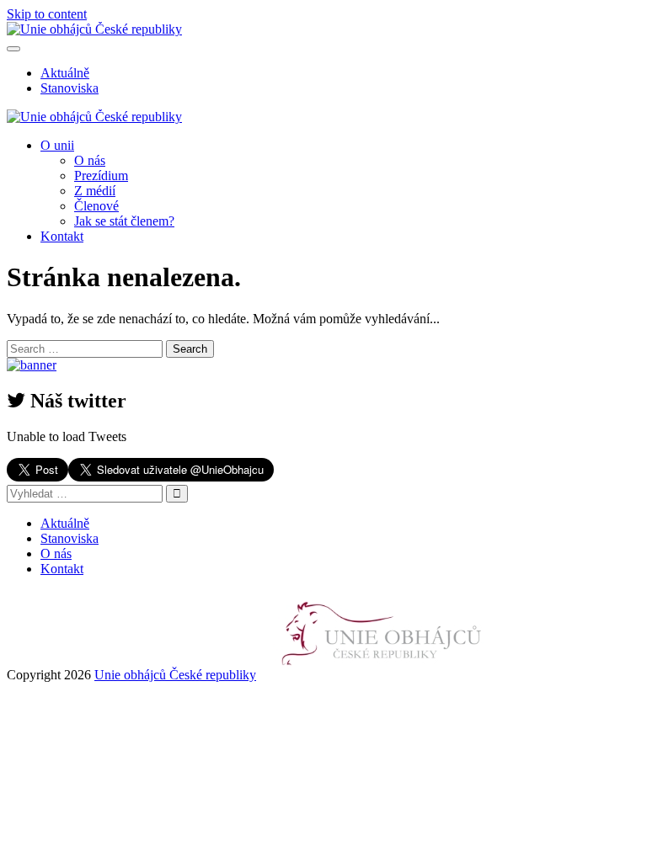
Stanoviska (69, 88)
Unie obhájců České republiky (175, 675)
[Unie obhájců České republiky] (382, 675)
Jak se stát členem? (124, 221)
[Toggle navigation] (13, 48)
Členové (96, 206)
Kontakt (61, 236)
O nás (89, 160)
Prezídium (101, 175)
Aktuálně (64, 73)
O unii (57, 145)
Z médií (94, 191)
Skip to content (47, 14)
